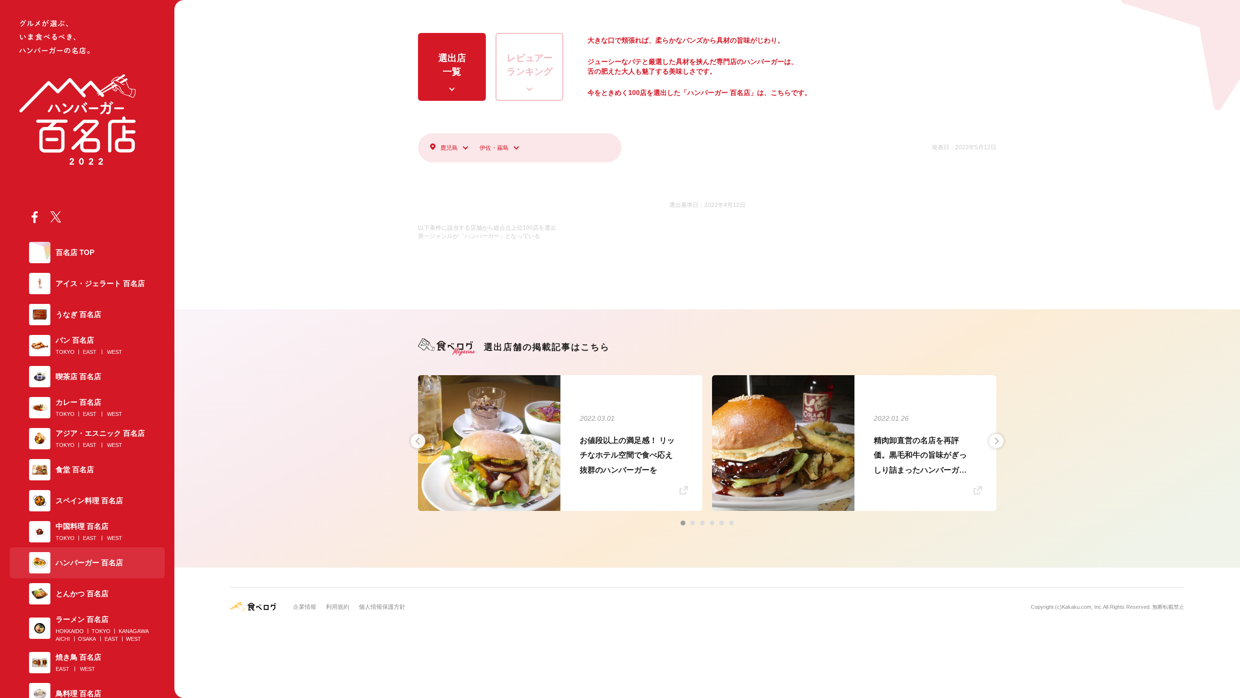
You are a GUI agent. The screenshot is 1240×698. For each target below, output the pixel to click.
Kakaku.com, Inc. (1082, 607)
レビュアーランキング (530, 65)
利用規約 (337, 606)
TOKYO (65, 352)
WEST (114, 352)
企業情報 (304, 606)
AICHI (63, 639)
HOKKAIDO (70, 631)
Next (996, 441)
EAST (89, 352)
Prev (418, 441)
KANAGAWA (134, 631)
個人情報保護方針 (382, 606)
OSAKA (87, 639)
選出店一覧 (452, 65)
